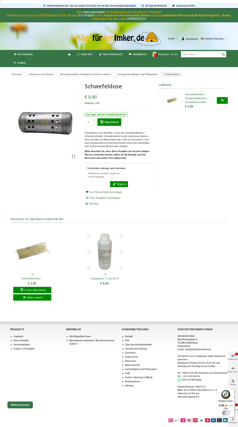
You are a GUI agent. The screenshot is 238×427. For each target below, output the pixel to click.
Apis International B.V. (189, 397)
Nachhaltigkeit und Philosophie (141, 369)
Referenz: (89, 103)
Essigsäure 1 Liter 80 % (105, 278)
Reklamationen (133, 381)
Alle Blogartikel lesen (80, 336)
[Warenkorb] (222, 100)
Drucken (94, 203)
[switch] (225, 413)
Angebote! (139, 54)
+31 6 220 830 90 (191, 376)
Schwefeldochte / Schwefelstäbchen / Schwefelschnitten (196, 98)
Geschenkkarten (22, 344)
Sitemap (129, 385)
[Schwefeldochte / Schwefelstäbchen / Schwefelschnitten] (172, 100)
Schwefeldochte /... (32, 278)
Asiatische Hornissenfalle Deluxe (127, 15)
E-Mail (211, 366)
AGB (127, 373)
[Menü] (232, 390)
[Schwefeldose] (73, 157)
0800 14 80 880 (190, 373)
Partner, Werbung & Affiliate (139, 377)
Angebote (18, 336)
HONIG (21, 62)
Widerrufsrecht (132, 365)
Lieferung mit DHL (185, 5)
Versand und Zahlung (136, 348)
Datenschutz (131, 357)
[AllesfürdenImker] (119, 39)
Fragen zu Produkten (24, 348)
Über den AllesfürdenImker (138, 344)
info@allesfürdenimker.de (198, 349)
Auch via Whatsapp (191, 379)
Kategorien (25, 54)
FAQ (127, 340)
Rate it (121, 184)
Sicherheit (130, 353)
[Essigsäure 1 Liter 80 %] (105, 252)
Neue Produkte (113, 54)
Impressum (130, 361)
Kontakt (87, 54)
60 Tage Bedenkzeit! (156, 5)
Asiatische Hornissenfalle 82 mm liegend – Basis (196, 15)
